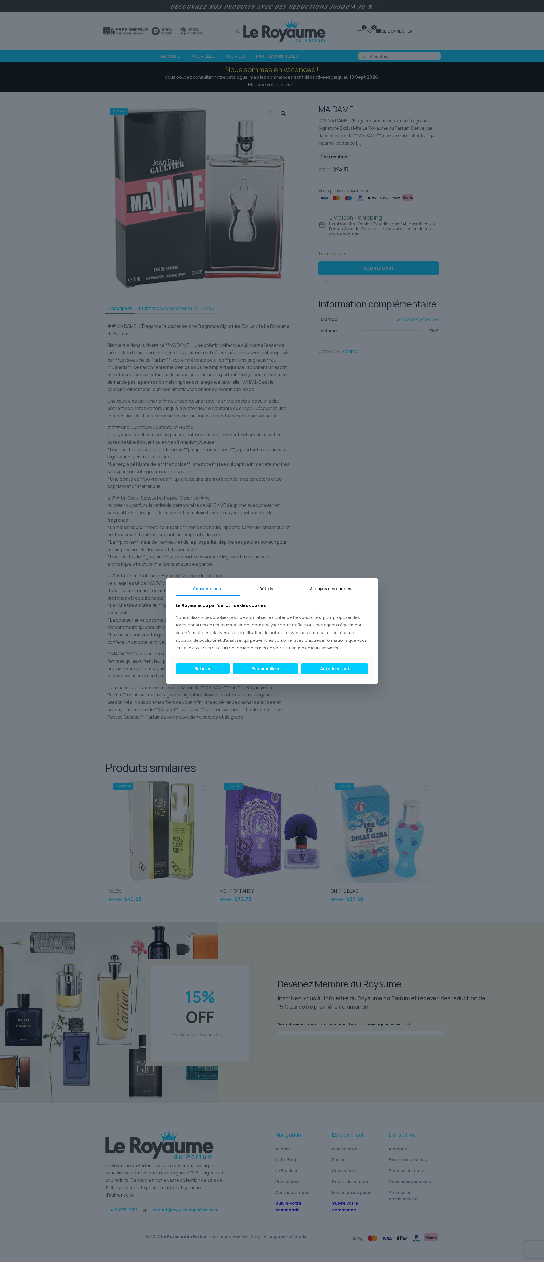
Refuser (202, 668)
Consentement (208, 588)
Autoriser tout (335, 668)
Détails (266, 588)
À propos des (330, 588)
